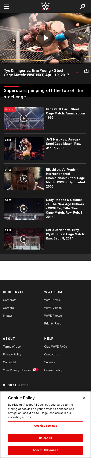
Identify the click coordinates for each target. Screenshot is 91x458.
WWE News (52, 300)
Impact (7, 315)
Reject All (45, 438)
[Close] (84, 397)
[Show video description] (77, 70)
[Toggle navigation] (6, 6)
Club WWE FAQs (54, 346)
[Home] (45, 6)
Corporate (10, 300)
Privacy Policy (12, 354)
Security (49, 362)
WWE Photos (53, 315)
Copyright (9, 362)
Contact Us (51, 354)
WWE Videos (53, 307)
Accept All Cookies (45, 450)
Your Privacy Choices (13, 370)
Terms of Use (12, 346)
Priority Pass (52, 323)
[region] (45, 424)
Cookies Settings (45, 425)
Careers (8, 307)
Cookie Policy (53, 370)
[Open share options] (86, 70)
